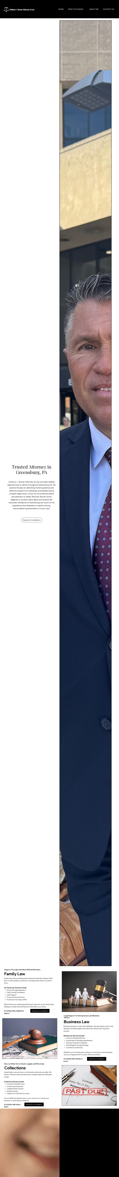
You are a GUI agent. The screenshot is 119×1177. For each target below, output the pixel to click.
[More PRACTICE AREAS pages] (84, 9)
